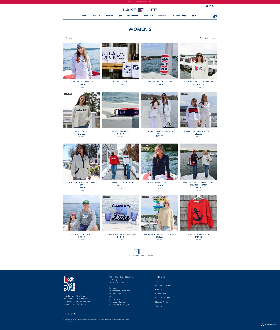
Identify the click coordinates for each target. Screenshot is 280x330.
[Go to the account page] (211, 16)
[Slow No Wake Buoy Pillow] (159, 61)
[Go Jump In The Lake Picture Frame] (120, 213)
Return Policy (161, 294)
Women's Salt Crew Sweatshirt (198, 131)
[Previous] (115, 2)
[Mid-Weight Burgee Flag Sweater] (198, 61)
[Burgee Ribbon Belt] (120, 110)
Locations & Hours (163, 285)
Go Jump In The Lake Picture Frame (120, 234)
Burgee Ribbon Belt (120, 131)
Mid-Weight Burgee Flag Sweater (198, 82)
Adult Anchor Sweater (198, 234)
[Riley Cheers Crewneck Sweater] (120, 162)
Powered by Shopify (70, 322)
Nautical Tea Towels (120, 82)
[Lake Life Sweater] (81, 110)
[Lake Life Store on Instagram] (210, 6)
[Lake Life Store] (140, 10)
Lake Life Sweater (82, 131)
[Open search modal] (64, 16)
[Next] (164, 2)
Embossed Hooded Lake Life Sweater (159, 234)
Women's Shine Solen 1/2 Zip (159, 183)
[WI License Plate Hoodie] (81, 213)
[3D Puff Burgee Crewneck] (81, 61)
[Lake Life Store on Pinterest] (213, 6)
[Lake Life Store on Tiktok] (216, 6)
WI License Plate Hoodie (82, 234)
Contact (158, 289)
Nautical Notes (161, 302)
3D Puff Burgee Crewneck (81, 82)
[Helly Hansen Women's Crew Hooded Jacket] (159, 110)
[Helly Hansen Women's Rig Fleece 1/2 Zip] (81, 162)
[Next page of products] (146, 251)
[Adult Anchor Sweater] (198, 213)
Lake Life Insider (162, 298)
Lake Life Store (82, 319)
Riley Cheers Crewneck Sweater (120, 183)
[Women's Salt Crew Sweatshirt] (198, 110)
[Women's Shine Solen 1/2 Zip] (159, 162)
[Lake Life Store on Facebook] (207, 6)
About (158, 281)
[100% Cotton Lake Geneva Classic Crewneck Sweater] (198, 162)
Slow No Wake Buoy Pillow (159, 82)
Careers (158, 306)
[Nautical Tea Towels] (120, 61)
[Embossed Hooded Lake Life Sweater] (159, 213)
